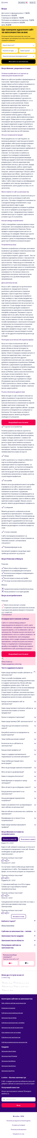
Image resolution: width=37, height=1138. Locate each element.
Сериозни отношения (8, 1008)
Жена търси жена (7, 925)
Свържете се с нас (18, 1134)
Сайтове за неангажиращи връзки (12, 1013)
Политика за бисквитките (18, 1129)
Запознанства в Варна (8, 1061)
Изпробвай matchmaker (19, 422)
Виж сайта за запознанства (18, 61)
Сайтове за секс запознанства (10, 1037)
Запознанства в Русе (8, 1071)
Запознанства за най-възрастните (12, 1027)
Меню (32, 2)
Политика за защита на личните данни (18, 1120)
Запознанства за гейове (8, 1018)
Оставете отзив (18, 916)
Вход (18, 1105)
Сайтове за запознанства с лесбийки (12, 1022)
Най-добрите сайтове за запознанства (13, 1003)
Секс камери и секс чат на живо (11, 1032)
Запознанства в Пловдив (9, 1056)
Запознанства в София (8, 1051)
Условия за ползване (18, 1125)
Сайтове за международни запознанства (14, 1042)
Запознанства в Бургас (8, 1066)
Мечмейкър (22, 2)
